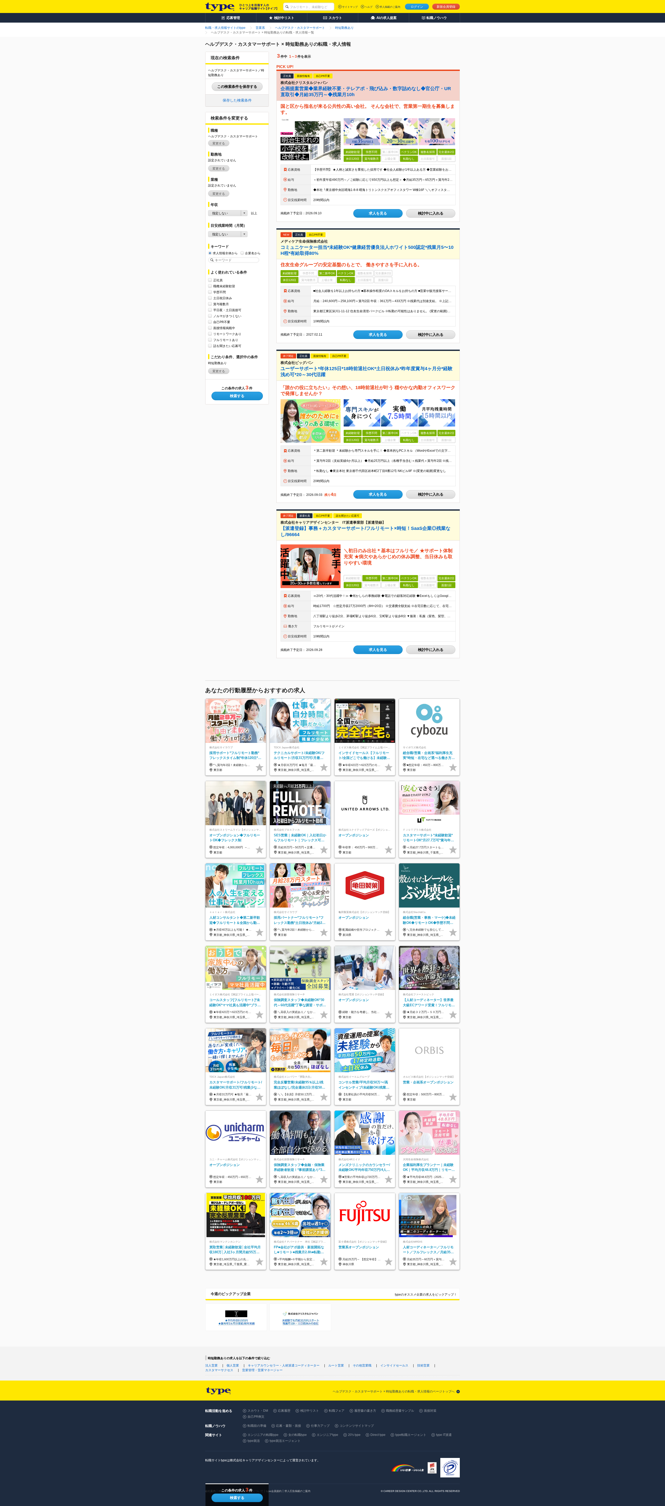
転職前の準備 (257, 1426)
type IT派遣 (444, 1435)
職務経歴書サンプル (400, 1410)
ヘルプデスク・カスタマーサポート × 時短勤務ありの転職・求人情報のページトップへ (394, 1391)
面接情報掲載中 (224, 328)
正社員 (218, 280)
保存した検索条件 (237, 100)
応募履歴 (284, 1410)
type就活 (254, 1441)
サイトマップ (350, 6)
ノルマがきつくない (227, 316)
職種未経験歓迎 (224, 286)
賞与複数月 (221, 304)
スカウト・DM (258, 1410)
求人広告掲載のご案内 (297, 1491)
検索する (237, 396)
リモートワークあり (227, 334)
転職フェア (336, 1410)
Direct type (377, 1435)
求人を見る (378, 213)
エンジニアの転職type (263, 1435)
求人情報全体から (225, 253)
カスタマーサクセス (219, 1370)
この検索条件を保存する (237, 86)
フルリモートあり (225, 340)
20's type (354, 1435)
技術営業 (423, 1365)
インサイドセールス (394, 1365)
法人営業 (211, 1365)
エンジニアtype (327, 1435)
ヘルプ (369, 6)
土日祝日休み (222, 298)
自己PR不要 (221, 322)
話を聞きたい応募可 (227, 346)
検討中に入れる (430, 213)
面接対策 (430, 1410)
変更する (218, 143)
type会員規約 (274, 1491)
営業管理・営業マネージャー (262, 1370)
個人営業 (233, 1365)
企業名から (253, 253)
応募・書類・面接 (288, 1426)
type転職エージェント (410, 1435)
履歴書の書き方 (365, 1410)
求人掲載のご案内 (390, 6)
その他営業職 (362, 1365)
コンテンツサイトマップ (357, 1426)
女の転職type (297, 1435)
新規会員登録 (446, 7)
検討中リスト (309, 1410)
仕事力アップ (320, 1426)
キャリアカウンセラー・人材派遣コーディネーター (284, 1365)
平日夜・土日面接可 (227, 310)
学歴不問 (219, 292)
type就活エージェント (285, 1441)
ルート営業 (336, 1365)
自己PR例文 (256, 1416)
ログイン (417, 7)
